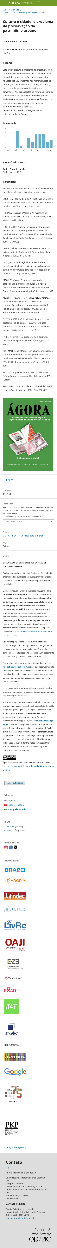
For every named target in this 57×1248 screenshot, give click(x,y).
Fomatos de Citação (13, 521)
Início (5, 9)
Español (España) (15, 804)
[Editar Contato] (8, 1168)
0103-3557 (9, 830)
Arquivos (15, 9)
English (11, 800)
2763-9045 (9, 826)
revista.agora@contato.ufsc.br (20, 1218)
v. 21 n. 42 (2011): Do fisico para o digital (20, 12)
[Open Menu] (3, 3)
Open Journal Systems (15, 1147)
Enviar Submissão (14, 782)
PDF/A (10, 479)
